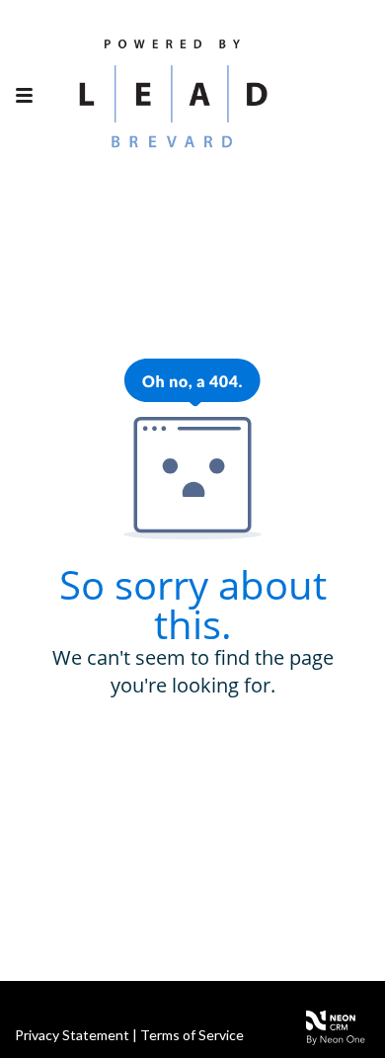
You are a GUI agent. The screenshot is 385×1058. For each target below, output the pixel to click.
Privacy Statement (72, 1034)
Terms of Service (192, 1034)
